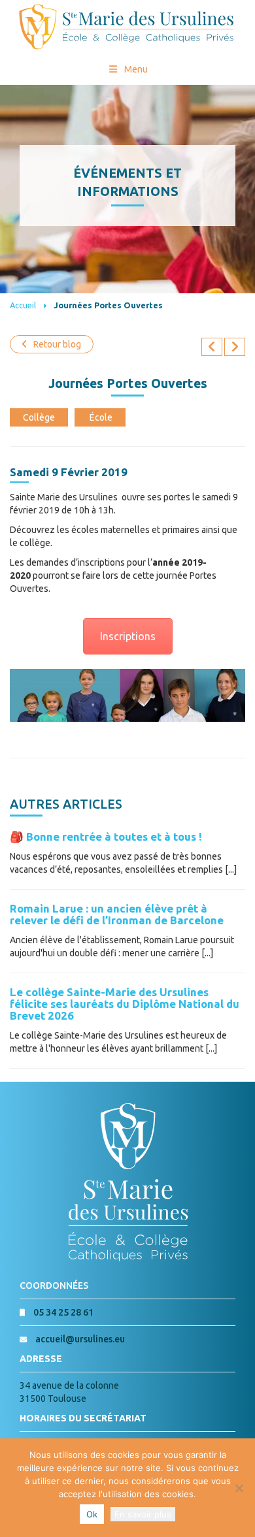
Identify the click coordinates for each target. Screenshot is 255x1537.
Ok (91, 1514)
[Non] (238, 1488)
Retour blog (57, 344)
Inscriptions (128, 636)
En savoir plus (142, 1514)
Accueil (23, 305)
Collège (39, 417)
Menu (136, 69)
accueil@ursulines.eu (80, 1339)
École (101, 417)
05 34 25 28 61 (63, 1312)
